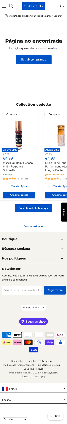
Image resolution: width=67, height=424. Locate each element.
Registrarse (55, 290)
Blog (41, 369)
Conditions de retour (49, 365)
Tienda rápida (19, 186)
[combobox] (33, 388)
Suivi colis (29, 369)
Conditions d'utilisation (39, 361)
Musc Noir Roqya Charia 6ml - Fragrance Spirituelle (18, 166)
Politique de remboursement (18, 365)
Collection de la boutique (33, 208)
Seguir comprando (33, 60)
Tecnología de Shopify (33, 376)
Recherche (17, 361)
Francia (31, 307)
